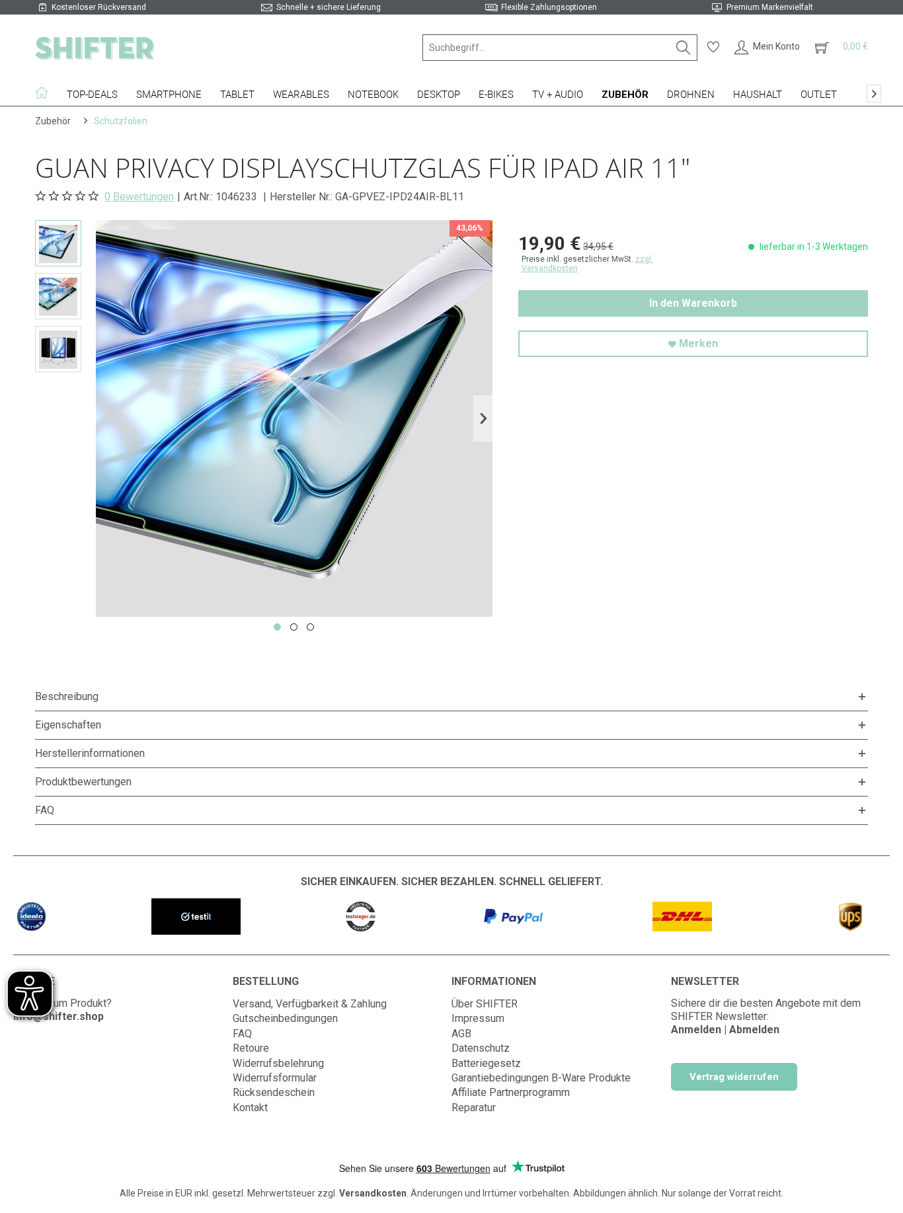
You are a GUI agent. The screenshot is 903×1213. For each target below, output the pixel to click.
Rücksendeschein (274, 1092)
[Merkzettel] (713, 47)
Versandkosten (373, 1193)
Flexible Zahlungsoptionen (549, 7)
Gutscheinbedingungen (285, 1018)
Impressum (477, 1018)
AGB (461, 1033)
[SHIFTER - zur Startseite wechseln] (94, 47)
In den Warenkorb (693, 303)
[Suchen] (683, 47)
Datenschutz (480, 1048)
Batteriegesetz (486, 1063)
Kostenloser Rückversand (99, 7)
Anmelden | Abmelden (725, 1029)
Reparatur (473, 1107)
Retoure (251, 1048)
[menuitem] (559, 47)
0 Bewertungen (139, 196)
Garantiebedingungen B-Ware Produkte (541, 1078)
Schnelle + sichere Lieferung (328, 7)
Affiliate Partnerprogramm (510, 1092)
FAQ (242, 1033)
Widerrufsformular (275, 1078)
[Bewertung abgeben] (68, 196)
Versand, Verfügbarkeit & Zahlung (310, 1004)
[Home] (46, 92)
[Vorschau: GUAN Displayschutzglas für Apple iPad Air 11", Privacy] (58, 349)
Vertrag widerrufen (734, 1077)
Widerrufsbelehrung (278, 1063)
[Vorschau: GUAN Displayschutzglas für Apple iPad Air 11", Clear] (58, 243)
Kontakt (250, 1107)
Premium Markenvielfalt (769, 7)
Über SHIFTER (484, 1004)
